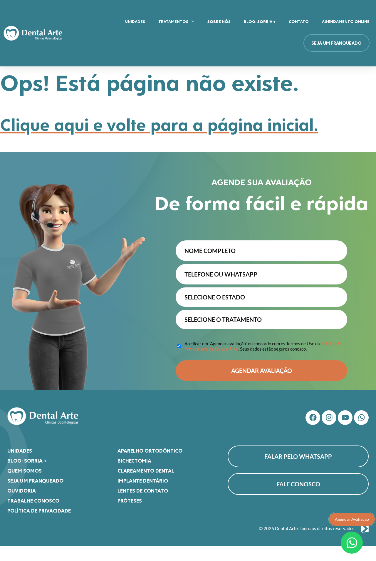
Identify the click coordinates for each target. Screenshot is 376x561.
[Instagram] (329, 417)
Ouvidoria (21, 490)
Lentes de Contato (143, 490)
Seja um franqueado (35, 480)
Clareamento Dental (146, 470)
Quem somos (24, 470)
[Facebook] (313, 417)
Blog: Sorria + (260, 21)
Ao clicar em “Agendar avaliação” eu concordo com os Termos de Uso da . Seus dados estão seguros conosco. (263, 346)
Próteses (130, 500)
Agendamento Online (346, 21)
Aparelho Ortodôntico (150, 450)
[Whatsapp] (361, 417)
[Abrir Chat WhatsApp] (352, 543)
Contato (299, 21)
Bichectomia (134, 460)
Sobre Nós (219, 21)
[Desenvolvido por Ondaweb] (365, 528)
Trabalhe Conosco (33, 500)
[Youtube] (345, 417)
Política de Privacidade (39, 510)
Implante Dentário (143, 480)
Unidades (135, 21)
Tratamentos (173, 21)
